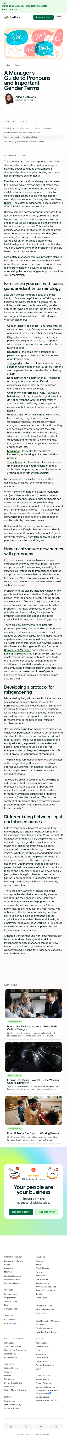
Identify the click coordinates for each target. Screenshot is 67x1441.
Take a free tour (46, 1212)
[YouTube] (41, 1426)
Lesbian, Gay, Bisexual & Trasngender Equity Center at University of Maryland (33, 646)
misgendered (31, 188)
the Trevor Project (40, 482)
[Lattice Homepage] (12, 17)
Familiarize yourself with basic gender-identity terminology (28, 128)
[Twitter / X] (26, 1426)
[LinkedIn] (56, 1426)
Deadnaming (25, 863)
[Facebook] (11, 1426)
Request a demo (43, 17)
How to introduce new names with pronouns (22, 133)
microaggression (14, 881)
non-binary (21, 195)
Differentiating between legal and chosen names (24, 142)
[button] (63, 6)
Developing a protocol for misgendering (20, 137)
